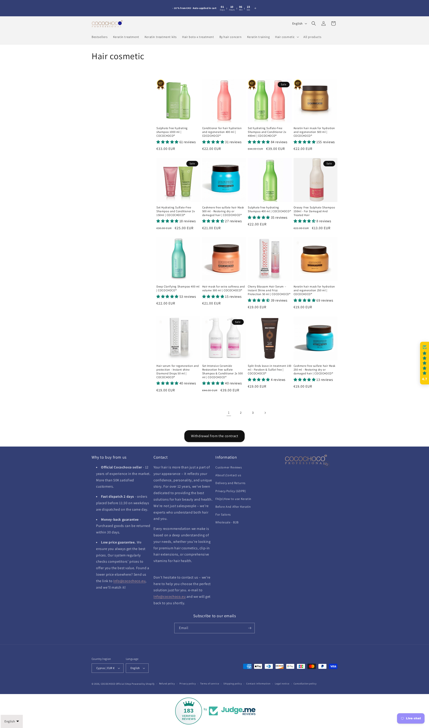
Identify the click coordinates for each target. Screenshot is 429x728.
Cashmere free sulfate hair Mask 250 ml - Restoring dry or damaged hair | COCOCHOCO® (315, 369)
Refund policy (167, 683)
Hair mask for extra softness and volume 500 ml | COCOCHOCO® (223, 288)
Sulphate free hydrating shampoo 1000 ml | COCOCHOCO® (172, 132)
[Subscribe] (249, 628)
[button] (286, 37)
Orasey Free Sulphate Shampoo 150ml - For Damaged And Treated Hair (314, 211)
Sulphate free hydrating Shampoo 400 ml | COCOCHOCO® (269, 209)
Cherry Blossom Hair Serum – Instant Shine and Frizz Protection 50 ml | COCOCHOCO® (269, 290)
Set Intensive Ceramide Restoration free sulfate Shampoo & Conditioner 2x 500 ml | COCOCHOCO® (222, 371)
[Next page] (265, 413)
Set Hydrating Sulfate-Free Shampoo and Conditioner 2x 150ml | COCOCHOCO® (175, 211)
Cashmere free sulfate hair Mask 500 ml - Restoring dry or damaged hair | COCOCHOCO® (223, 211)
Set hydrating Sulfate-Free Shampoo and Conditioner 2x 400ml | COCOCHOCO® (267, 132)
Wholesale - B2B (227, 522)
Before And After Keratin (233, 507)
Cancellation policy (305, 683)
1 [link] (229, 412)
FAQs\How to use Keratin (233, 499)
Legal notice (282, 683)
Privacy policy (187, 683)
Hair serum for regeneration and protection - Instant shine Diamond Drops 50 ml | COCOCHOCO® (177, 371)
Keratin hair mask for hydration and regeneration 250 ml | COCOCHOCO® (314, 290)
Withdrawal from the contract (214, 436)
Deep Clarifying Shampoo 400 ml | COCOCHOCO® (178, 288)
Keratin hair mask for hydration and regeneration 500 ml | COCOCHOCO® (314, 132)
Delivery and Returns (230, 483)
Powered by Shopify (143, 683)
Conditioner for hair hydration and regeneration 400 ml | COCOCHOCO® (222, 132)
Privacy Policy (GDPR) (230, 491)
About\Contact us (228, 475)
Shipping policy (232, 683)
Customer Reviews (228, 467)
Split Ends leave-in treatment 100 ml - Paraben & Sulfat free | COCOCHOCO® (269, 369)
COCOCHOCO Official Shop (116, 683)
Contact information (258, 683)
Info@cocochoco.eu (129, 581)
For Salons (223, 514)
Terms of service (209, 683)
